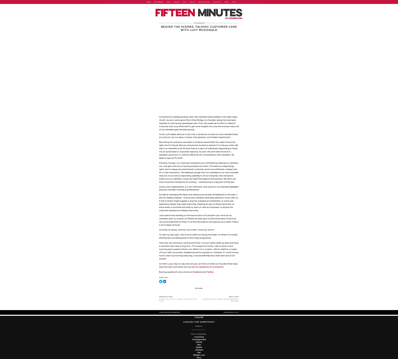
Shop (234, 2)
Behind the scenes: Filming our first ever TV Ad (178, 299)
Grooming (158, 2)
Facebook (198, 272)
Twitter (210, 272)
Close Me (199, 317)
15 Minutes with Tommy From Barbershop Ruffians (220, 299)
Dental (177, 2)
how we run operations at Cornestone (205, 267)
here (161, 267)
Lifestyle (217, 2)
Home (148, 2)
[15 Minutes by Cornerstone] (199, 11)
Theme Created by (231, 312)
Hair (168, 2)
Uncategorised (199, 339)
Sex (184, 2)
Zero (226, 2)
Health (192, 2)
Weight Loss (204, 2)
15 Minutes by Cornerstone (171, 312)
